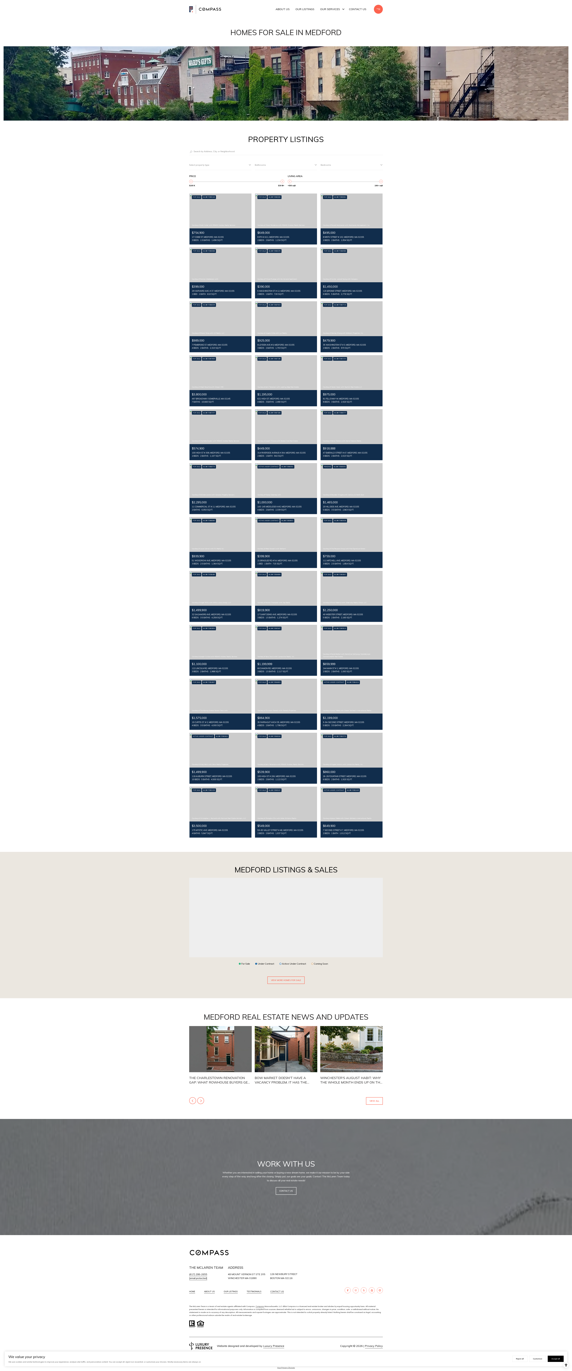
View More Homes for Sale (286, 980)
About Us (283, 9)
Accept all (555, 1359)
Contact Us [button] (286, 1191)
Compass (260, 1306)
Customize (537, 1359)
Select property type (199, 165)
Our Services (330, 9)
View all (374, 1101)
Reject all (520, 1359)
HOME (192, 1291)
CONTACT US (277, 1291)
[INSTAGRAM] (356, 1290)
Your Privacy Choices (286, 1368)
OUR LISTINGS (231, 1291)
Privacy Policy (374, 1346)
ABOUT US (209, 1291)
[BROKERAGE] (380, 1290)
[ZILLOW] (372, 1290)
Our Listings (305, 9)
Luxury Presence (273, 1346)
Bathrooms (260, 165)
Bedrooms (326, 165)
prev (192, 1100)
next (200, 1100)
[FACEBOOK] (348, 1290)
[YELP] (364, 1290)
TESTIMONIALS (254, 1291)
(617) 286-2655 (198, 1274)
